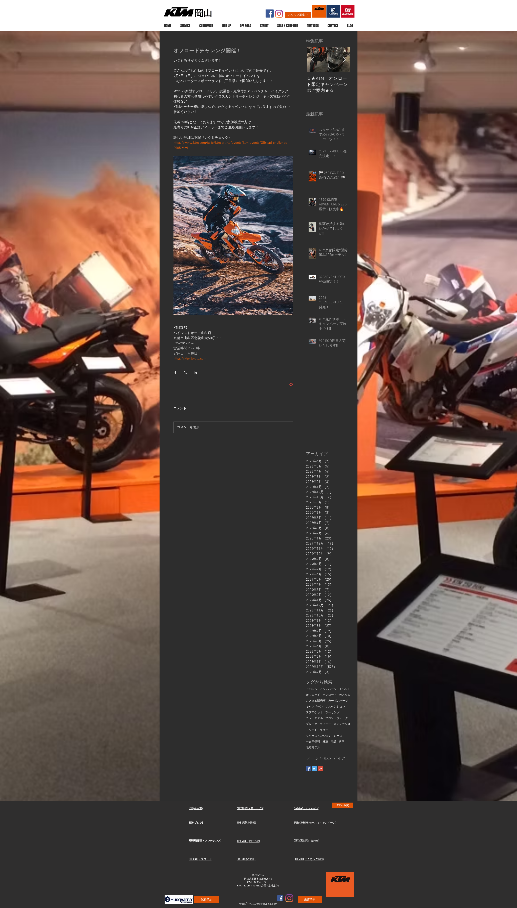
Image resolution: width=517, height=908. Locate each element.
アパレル (311, 689)
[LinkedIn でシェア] (195, 372)
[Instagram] (279, 14)
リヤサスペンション (318, 736)
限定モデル (313, 747)
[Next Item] (344, 60)
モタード (311, 730)
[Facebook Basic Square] (308, 768)
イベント (344, 689)
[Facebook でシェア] (175, 372)
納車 (341, 741)
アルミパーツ (328, 689)
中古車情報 (313, 741)
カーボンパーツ (338, 701)
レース (338, 736)
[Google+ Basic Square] (320, 768)
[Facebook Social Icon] (270, 13)
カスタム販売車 (316, 701)
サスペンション (335, 706)
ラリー (324, 730)
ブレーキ (311, 724)
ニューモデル (314, 718)
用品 (333, 741)
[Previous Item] (312, 60)
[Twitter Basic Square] (314, 768)
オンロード (330, 695)
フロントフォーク (336, 718)
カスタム (344, 695)
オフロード (313, 695)
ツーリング (332, 712)
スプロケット (314, 712)
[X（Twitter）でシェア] (185, 372)
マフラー (325, 724)
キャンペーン (314, 706)
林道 (325, 741)
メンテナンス (341, 724)
